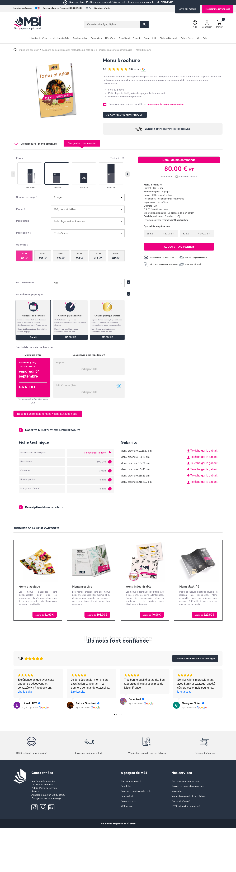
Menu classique (29, 586)
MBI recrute (127, 806)
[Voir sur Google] (16, 705)
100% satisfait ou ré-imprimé (186, 806)
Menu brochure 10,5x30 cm (136, 450)
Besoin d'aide (127, 796)
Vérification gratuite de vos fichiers (189, 796)
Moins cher (177, 791)
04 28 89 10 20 (75, 8)
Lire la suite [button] (25, 691)
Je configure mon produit (125, 114)
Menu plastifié (189, 586)
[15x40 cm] (111, 173)
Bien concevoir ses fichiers (185, 781)
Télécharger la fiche (98, 452)
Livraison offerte (102, 8)
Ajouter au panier (179, 246)
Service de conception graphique (188, 786)
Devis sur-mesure (187, 9)
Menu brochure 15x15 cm (135, 456)
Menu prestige (82, 586)
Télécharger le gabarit (201, 451)
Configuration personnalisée (82, 143)
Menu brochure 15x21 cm (135, 463)
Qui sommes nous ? (131, 781)
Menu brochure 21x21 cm (135, 475)
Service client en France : (55, 8)
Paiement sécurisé (181, 801)
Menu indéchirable (138, 586)
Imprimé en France (22, 8)
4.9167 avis (121, 68)
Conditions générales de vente (136, 791)
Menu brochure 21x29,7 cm (136, 481)
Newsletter (126, 786)
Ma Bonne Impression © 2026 (118, 824)
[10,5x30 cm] (29, 173)
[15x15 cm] (57, 173)
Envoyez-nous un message (46, 798)
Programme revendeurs (217, 9)
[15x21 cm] (84, 173)
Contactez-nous (128, 801)
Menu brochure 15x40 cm (135, 469)
